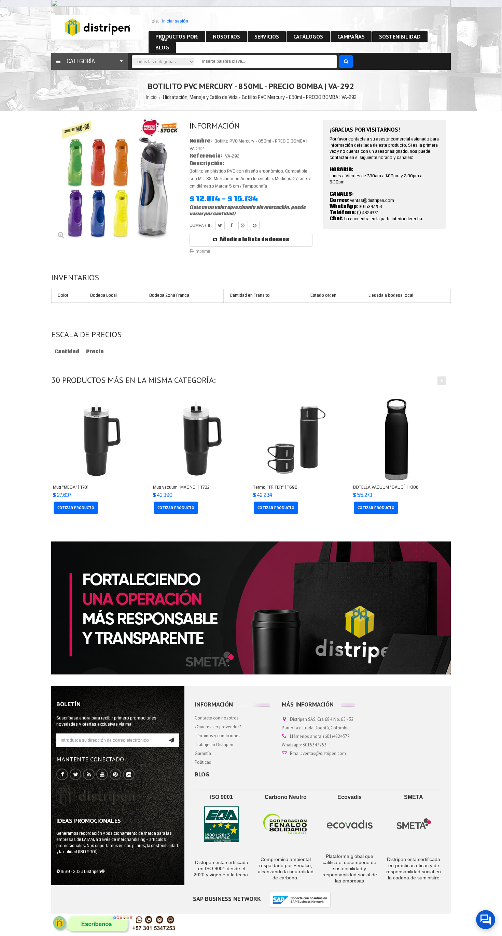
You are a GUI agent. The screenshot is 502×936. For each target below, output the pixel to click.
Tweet (220, 225)
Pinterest (255, 225)
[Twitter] (75, 774)
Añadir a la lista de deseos (254, 240)
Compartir (231, 225)
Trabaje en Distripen (214, 744)
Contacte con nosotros (217, 718)
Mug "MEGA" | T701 (70, 487)
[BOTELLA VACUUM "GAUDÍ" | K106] (396, 439)
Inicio (151, 97)
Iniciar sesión (175, 21)
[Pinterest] (115, 774)
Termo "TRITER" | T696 (275, 487)
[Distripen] (97, 27)
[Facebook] (62, 774)
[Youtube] (102, 774)
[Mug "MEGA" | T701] (96, 439)
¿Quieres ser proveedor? (218, 727)
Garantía (203, 753)
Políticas (203, 762)
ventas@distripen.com (324, 753)
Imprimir (202, 251)
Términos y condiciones (217, 736)
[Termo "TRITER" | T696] (296, 439)
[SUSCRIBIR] (171, 740)
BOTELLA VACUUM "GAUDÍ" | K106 (386, 487)
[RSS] (89, 774)
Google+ (243, 225)
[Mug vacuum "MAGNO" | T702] (196, 439)
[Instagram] (128, 774)
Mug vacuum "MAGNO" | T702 (181, 487)
